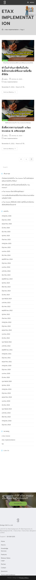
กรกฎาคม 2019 (6, 389)
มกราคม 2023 (6, 302)
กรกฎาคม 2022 (6, 322)
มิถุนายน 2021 (6, 358)
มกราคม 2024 (6, 271)
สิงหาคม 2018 (6, 417)
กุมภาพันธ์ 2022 (7, 342)
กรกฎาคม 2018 (6, 421)
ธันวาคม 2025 (6, 231)
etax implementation (11, 82)
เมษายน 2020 (6, 373)
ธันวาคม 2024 (6, 255)
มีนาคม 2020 (6, 377)
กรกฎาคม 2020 (6, 365)
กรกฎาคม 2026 (6, 216)
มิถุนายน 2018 (6, 425)
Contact (3, 568)
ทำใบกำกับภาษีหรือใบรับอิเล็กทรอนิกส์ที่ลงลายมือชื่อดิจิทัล (17, 71)
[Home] (2, 29)
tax (3, 444)
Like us (6, 450)
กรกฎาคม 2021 (6, 354)
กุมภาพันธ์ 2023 (7, 298)
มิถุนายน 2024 (6, 263)
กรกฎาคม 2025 (6, 243)
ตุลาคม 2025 (6, 235)
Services (3, 551)
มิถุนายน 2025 (6, 247)
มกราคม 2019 (6, 413)
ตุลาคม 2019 (6, 385)
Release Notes (5, 558)
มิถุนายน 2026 (6, 220)
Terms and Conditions (8, 575)
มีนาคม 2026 (6, 228)
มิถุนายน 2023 (6, 291)
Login (3, 560)
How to (3, 545)
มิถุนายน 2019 (6, 393)
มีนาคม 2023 (6, 294)
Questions (4, 571)
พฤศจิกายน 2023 (7, 279)
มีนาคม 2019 (6, 405)
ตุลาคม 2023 (6, 283)
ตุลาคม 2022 (6, 314)
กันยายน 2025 (6, 239)
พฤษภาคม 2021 (7, 361)
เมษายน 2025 (6, 251)
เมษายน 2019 (6, 401)
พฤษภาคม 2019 (7, 397)
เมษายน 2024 (6, 267)
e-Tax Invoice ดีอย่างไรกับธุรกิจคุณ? (13, 191)
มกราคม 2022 (6, 346)
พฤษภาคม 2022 (7, 330)
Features (4, 554)
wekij (6, 79)
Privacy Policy (23, 578)
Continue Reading (11, 92)
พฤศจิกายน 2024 (7, 259)
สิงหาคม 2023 (6, 287)
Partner (3, 564)
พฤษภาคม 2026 (7, 224)
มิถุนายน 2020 (6, 369)
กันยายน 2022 (6, 318)
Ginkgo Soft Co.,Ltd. (6, 525)
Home (3, 541)
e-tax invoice (6, 436)
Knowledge (4, 548)
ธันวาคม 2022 (6, 306)
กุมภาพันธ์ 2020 (7, 381)
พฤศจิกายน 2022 (7, 310)
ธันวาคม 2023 (6, 275)
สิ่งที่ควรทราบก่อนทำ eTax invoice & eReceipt (16, 129)
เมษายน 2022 (6, 334)
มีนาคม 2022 (6, 338)
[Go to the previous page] (21, 159)
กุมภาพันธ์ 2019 (7, 409)
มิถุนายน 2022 (6, 326)
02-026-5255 (11, 536)
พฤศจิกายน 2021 (7, 350)
